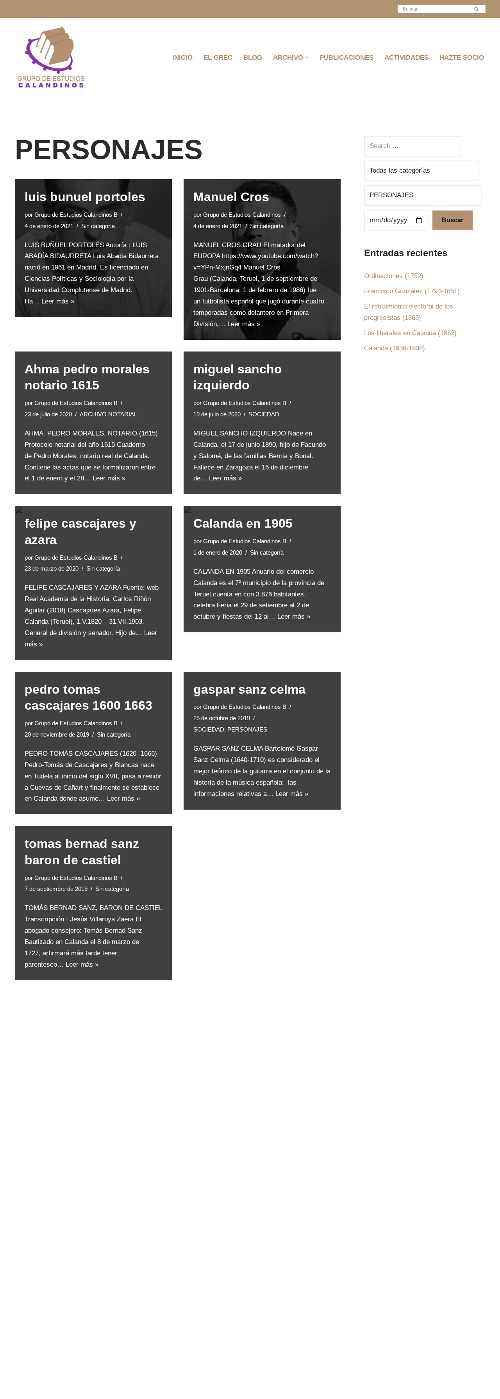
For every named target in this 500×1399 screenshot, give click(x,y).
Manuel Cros (231, 197)
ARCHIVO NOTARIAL (108, 414)
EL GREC (218, 57)
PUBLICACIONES (346, 57)
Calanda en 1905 (243, 523)
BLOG (252, 57)
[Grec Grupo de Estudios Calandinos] (52, 57)
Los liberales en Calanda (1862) (410, 333)
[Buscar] (477, 9)
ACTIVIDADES (406, 57)
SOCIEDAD (263, 414)
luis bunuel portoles (85, 197)
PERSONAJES (247, 729)
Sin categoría (98, 226)
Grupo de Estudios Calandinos (242, 214)
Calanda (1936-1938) (394, 348)
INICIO (182, 57)
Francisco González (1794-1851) (412, 291)
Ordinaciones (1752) (393, 276)
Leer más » (57, 301)
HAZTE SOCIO (461, 57)
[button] (307, 57)
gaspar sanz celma (249, 689)
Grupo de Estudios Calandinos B (76, 214)
